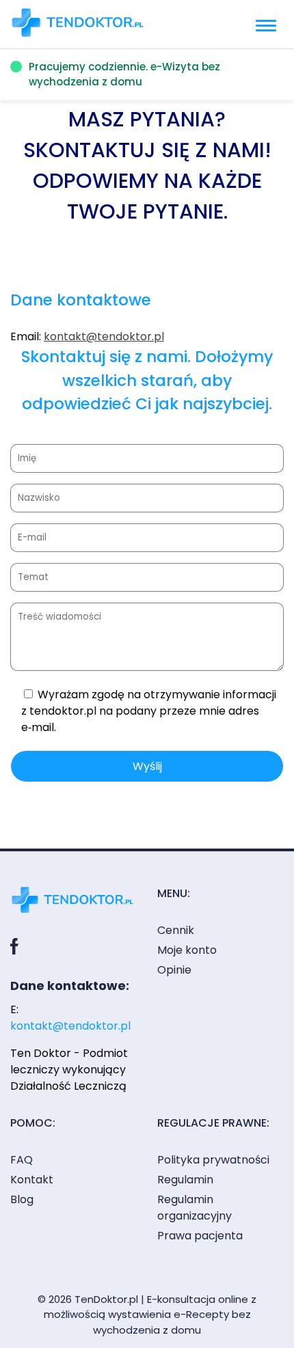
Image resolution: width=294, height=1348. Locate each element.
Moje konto (187, 950)
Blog (22, 1199)
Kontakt (31, 1179)
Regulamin (185, 1179)
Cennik (175, 930)
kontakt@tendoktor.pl (104, 336)
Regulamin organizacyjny (194, 1208)
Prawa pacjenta (200, 1235)
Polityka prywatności (213, 1160)
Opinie (174, 970)
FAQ (21, 1160)
